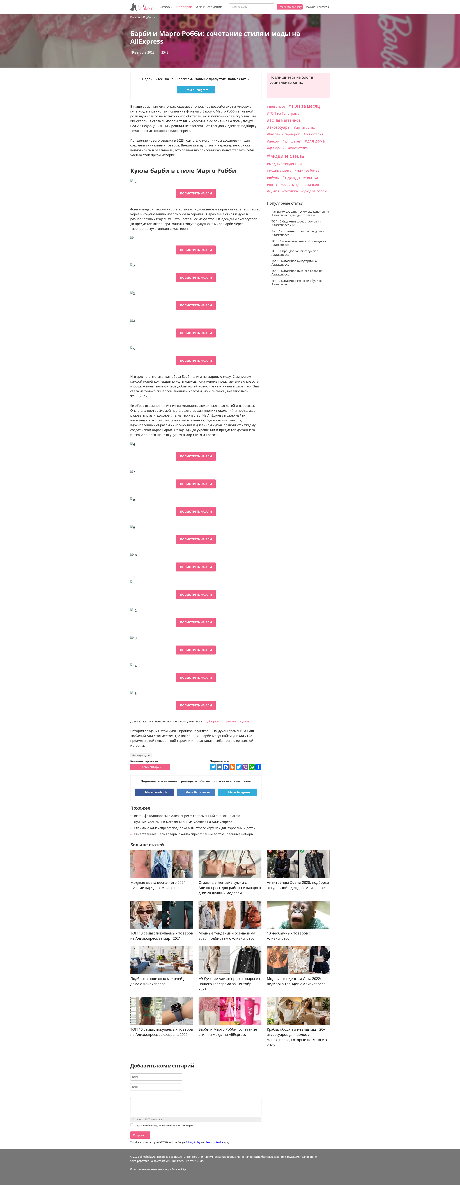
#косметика (298, 148)
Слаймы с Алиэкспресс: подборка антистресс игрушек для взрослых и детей (195, 828)
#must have (276, 106)
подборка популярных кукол (226, 721)
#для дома (315, 141)
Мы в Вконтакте (197, 792)
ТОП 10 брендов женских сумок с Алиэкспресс (295, 252)
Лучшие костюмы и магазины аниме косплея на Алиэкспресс (183, 822)
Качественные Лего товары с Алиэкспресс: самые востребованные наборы (194, 834)
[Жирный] (132, 1095)
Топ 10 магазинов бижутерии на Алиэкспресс (294, 262)
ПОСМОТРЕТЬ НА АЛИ (196, 193)
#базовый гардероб (283, 134)
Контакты (323, 7)
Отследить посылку (290, 7)
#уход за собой (314, 191)
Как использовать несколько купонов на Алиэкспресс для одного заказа (300, 213)
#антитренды (305, 127)
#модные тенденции (284, 163)
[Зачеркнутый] (146, 1095)
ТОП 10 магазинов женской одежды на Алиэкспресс (299, 243)
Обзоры (166, 7)
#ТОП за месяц (304, 106)
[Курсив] (137, 1095)
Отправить (140, 1135)
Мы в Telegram (197, 90)
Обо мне (310, 7)
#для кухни (276, 148)
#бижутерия (313, 134)
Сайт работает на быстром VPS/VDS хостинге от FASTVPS (167, 1161)
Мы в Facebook (155, 792)
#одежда (291, 177)
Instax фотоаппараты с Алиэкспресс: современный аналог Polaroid (187, 816)
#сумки (273, 191)
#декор (273, 141)
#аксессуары (278, 127)
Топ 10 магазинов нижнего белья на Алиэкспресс (297, 272)
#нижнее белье (307, 170)
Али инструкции (209, 7)
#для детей (291, 141)
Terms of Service (214, 1142)
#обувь (273, 177)
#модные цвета (279, 170)
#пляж (272, 184)
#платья (310, 177)
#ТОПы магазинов (284, 120)
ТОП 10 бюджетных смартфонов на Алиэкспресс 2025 (296, 223)
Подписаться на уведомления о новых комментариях (164, 1125)
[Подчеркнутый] (141, 1095)
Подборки (184, 7)
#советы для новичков (299, 184)
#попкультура (141, 755)
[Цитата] (150, 1095)
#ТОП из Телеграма (283, 113)
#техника (290, 191)
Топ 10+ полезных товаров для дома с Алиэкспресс (298, 233)
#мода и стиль (285, 155)
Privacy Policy (193, 1142)
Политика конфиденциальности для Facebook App (158, 1169)
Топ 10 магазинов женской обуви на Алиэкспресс (297, 282)
